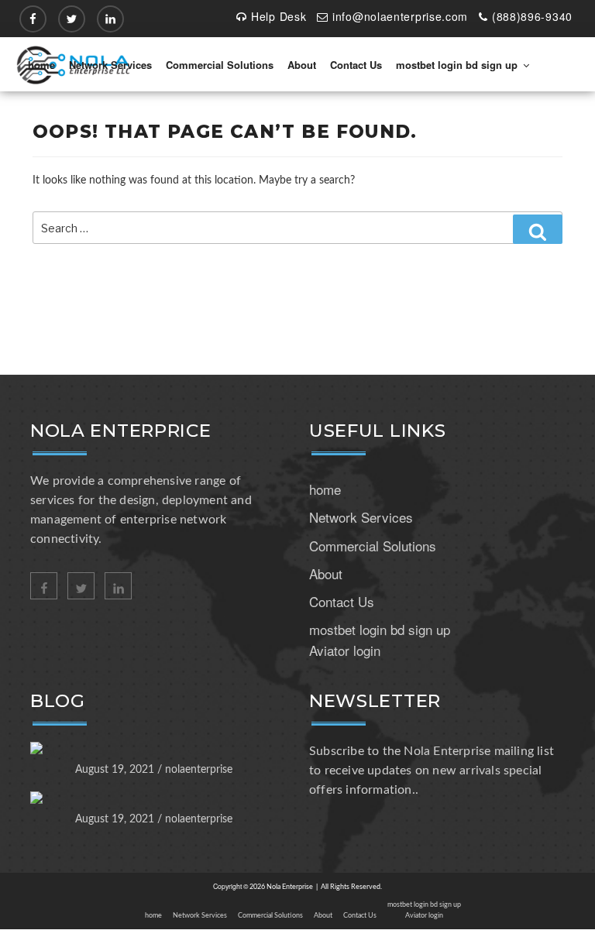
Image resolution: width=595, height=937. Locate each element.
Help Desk (278, 16)
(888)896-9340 (532, 16)
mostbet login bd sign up (457, 64)
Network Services (110, 64)
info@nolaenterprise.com (400, 16)
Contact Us (356, 64)
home (41, 64)
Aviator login (344, 650)
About (301, 64)
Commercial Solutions (219, 64)
